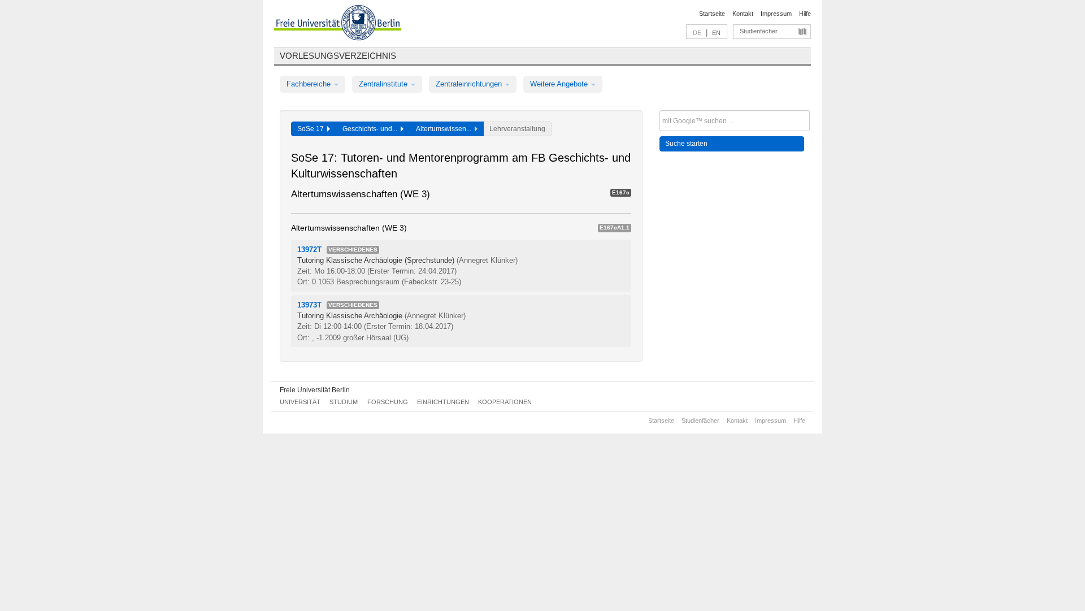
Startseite (712, 13)
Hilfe (805, 13)
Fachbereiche (310, 84)
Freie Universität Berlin (315, 390)
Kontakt (742, 13)
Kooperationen (505, 401)
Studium (343, 401)
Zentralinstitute (384, 84)
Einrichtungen (443, 401)
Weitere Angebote (560, 84)
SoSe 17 (312, 128)
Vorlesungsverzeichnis (338, 55)
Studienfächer (759, 31)
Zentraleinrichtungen (470, 84)
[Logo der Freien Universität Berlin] (337, 24)
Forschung (387, 401)
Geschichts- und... (371, 128)
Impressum (776, 13)
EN (716, 32)
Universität (300, 401)
